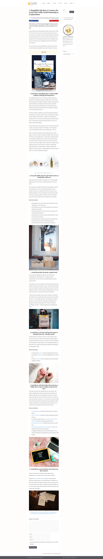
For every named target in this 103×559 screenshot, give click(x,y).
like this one (40, 352)
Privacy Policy (74, 557)
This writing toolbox (36, 411)
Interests (65, 3)
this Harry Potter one (48, 419)
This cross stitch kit (36, 415)
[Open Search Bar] (75, 3)
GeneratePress (41, 557)
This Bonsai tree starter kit (37, 423)
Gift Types (60, 3)
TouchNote (42, 478)
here (55, 430)
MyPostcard (35, 478)
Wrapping (71, 3)
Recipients (48, 3)
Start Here (43, 3)
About (66, 557)
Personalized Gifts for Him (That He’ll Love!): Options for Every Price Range (43, 512)
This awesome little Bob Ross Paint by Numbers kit (42, 426)
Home (64, 557)
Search (71, 11)
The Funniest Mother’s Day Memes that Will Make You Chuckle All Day (42, 513)
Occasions (54, 3)
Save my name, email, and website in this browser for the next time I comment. (44, 543)
